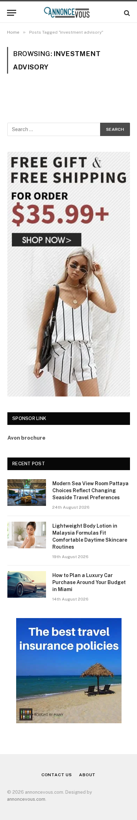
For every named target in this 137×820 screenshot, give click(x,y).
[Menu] (11, 13)
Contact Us (56, 774)
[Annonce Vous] (68, 12)
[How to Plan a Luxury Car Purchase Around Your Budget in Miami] (26, 584)
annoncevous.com (26, 799)
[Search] (126, 13)
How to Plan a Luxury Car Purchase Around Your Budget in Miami (89, 582)
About (87, 774)
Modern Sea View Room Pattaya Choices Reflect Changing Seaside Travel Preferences (90, 490)
